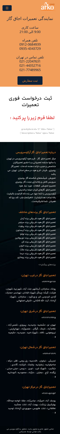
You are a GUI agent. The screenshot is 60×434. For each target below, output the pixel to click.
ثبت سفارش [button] (30, 80)
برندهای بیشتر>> (47, 264)
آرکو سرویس (14, 429)
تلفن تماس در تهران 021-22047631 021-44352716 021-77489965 (30, 63)
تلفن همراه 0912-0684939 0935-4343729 (30, 44)
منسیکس (22, 431)
